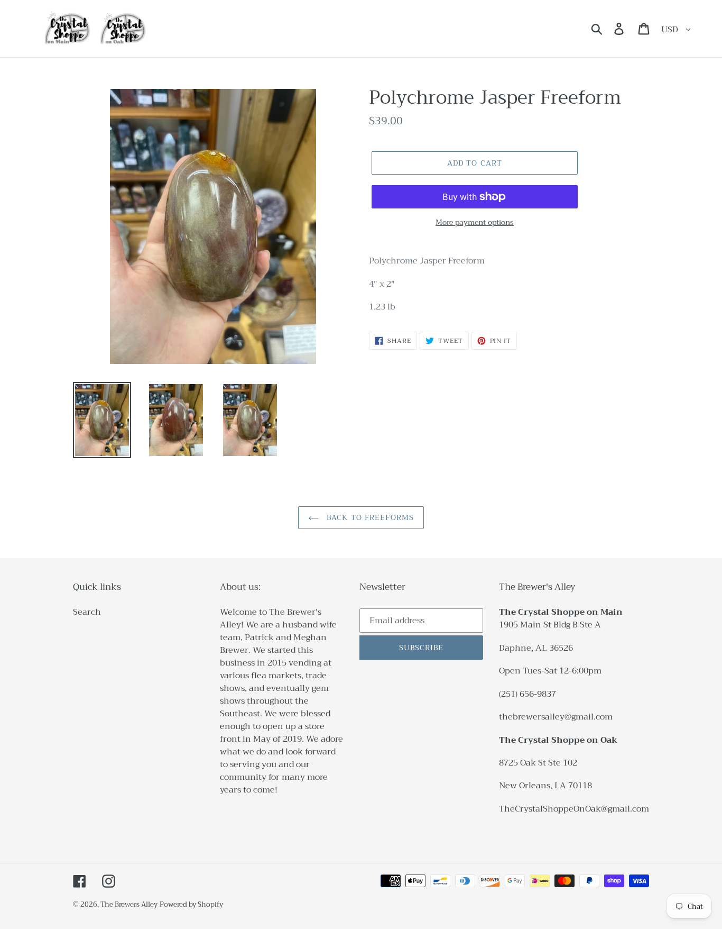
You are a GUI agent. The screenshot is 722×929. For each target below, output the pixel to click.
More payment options (475, 222)
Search (87, 612)
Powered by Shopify (191, 904)
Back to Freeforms (369, 517)
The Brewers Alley (129, 904)
